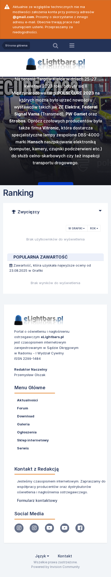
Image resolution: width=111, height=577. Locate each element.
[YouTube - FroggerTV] (49, 528)
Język (41, 556)
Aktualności (27, 400)
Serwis (23, 448)
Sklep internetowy (33, 440)
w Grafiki (75, 228)
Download (25, 416)
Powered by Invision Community (55, 567)
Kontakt (65, 556)
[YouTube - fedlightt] (64, 528)
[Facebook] (79, 528)
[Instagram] (18, 528)
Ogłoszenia (27, 432)
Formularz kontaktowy (37, 500)
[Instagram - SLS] (34, 528)
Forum (22, 408)
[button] (93, 132)
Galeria (23, 424)
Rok (93, 228)
